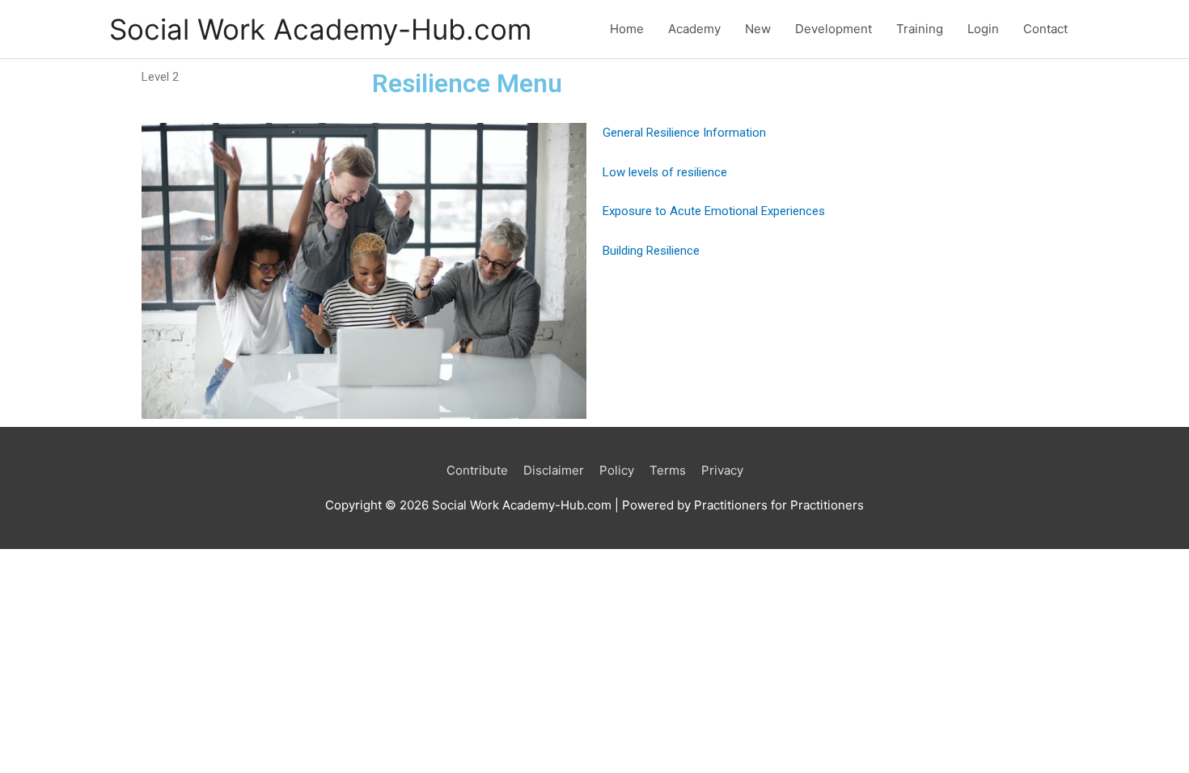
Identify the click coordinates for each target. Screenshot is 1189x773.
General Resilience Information (684, 132)
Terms (668, 470)
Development (833, 28)
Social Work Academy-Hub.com (320, 29)
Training (919, 28)
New (758, 28)
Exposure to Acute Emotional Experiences (714, 211)
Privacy (722, 470)
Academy (694, 28)
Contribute (477, 470)
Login (983, 28)
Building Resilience (651, 250)
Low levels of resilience (665, 172)
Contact (1045, 28)
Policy (616, 470)
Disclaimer (553, 470)
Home (627, 28)
